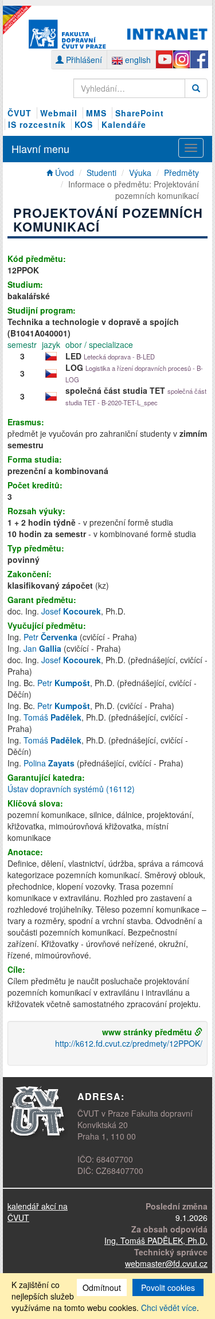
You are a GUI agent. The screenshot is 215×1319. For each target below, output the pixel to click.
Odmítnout (102, 1287)
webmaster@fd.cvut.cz (166, 1263)
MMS (96, 113)
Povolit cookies (168, 1287)
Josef (71, 611)
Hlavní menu (40, 148)
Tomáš (52, 717)
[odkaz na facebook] (199, 59)
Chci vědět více (169, 1307)
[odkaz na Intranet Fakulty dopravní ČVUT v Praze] (118, 32)
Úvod (63, 172)
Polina (49, 763)
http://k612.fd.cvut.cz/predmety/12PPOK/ (128, 1043)
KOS (84, 124)
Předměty (181, 172)
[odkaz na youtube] (164, 59)
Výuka (140, 172)
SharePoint (139, 113)
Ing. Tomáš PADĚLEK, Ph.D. (156, 1240)
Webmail (58, 113)
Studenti (101, 172)
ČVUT (19, 113)
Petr (50, 637)
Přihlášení (83, 59)
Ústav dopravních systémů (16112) (71, 788)
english (137, 59)
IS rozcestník (37, 124)
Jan (42, 648)
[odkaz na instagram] (181, 59)
